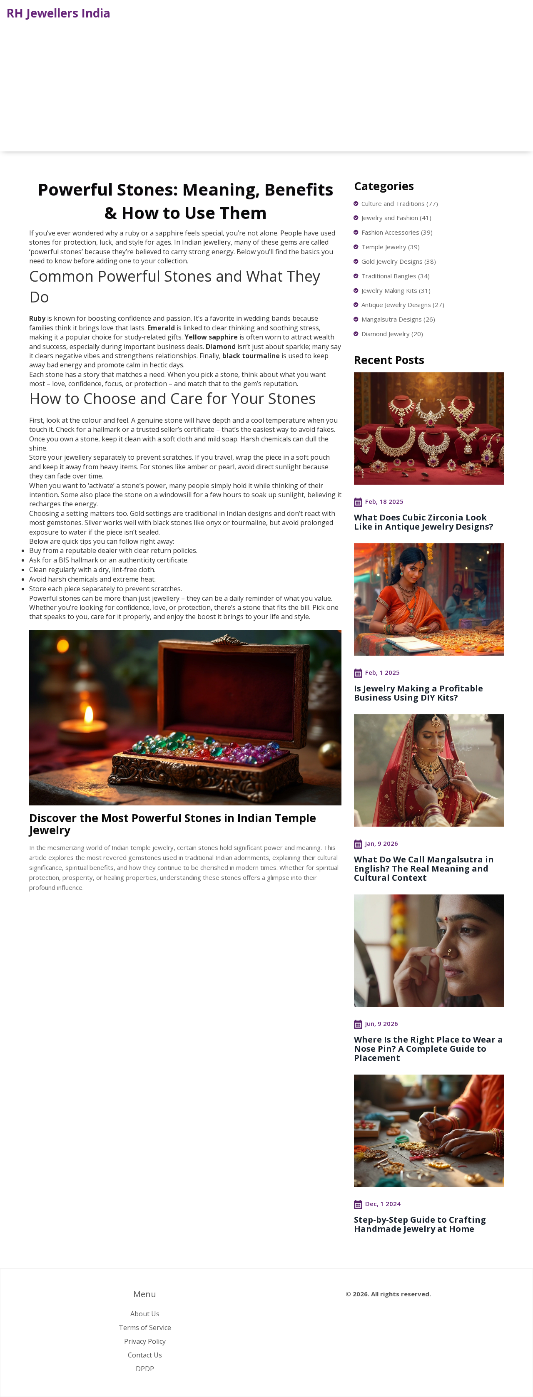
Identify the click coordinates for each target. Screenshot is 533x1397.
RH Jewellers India (58, 13)
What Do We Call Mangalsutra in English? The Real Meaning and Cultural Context (424, 868)
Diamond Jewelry (392, 333)
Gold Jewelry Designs (398, 261)
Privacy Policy (145, 1341)
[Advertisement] (266, 85)
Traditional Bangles (395, 276)
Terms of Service (145, 1327)
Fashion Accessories (397, 232)
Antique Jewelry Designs (402, 304)
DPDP (145, 1368)
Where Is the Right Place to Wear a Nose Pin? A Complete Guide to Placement (428, 1048)
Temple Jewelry (390, 247)
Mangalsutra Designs (398, 319)
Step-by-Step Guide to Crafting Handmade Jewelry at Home (420, 1224)
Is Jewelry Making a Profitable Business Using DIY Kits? (418, 693)
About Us (144, 1313)
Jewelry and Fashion (396, 217)
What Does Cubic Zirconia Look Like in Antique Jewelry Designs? (423, 522)
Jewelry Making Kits (396, 290)
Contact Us (145, 1355)
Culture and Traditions (399, 203)
